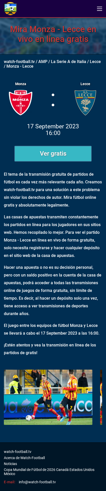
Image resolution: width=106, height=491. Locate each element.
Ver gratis (53, 153)
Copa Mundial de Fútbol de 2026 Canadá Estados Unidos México (49, 472)
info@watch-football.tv (37, 482)
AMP (42, 61)
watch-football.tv (19, 61)
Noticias (10, 464)
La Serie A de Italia (68, 61)
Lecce (95, 61)
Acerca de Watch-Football (24, 458)
